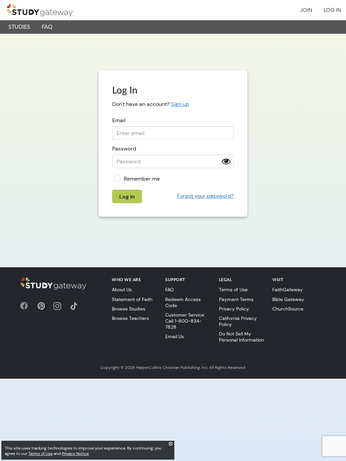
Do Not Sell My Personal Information (241, 337)
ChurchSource (287, 309)
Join (306, 9)
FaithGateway (287, 290)
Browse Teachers (130, 318)
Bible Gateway (288, 299)
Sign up (180, 104)
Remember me (142, 178)
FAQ (47, 27)
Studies (19, 27)
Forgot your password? (205, 195)
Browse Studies (128, 309)
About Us (122, 290)
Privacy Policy (234, 309)
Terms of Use (233, 290)
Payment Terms (236, 299)
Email (119, 120)
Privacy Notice (75, 453)
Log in (332, 9)
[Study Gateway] (39, 10)
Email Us (174, 336)
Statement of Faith (132, 299)
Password (124, 148)
